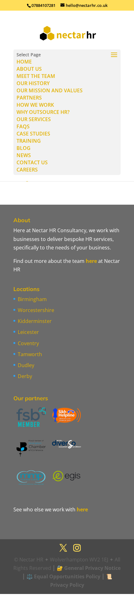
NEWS (24, 155)
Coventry (28, 343)
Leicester (28, 332)
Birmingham (32, 299)
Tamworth (30, 354)
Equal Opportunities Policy (67, 576)
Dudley (26, 365)
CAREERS (27, 169)
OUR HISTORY (33, 83)
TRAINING (29, 140)
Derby (25, 376)
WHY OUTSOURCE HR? (43, 112)
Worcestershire (36, 310)
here (91, 261)
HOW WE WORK (35, 104)
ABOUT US (29, 68)
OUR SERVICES (34, 119)
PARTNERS (29, 97)
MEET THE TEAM (36, 76)
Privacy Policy (67, 584)
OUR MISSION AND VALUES (50, 90)
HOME (24, 61)
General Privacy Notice (92, 568)
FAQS (23, 126)
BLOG (24, 148)
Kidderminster (35, 321)
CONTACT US (32, 162)
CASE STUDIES (33, 133)
